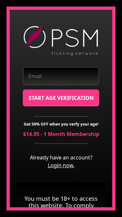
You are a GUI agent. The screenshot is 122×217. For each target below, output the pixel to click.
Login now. (61, 165)
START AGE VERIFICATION (61, 98)
